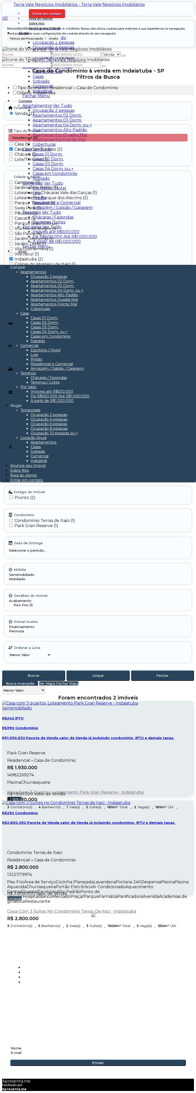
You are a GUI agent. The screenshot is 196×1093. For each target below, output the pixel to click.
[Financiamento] (24, 627)
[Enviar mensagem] (123, 55)
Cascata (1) (25, 218)
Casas (38, 76)
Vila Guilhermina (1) (34, 248)
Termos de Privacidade (26, 38)
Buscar (34, 675)
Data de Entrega (28, 543)
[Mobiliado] (21, 579)
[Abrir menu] (1, 260)
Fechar (162, 675)
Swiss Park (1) (28, 208)
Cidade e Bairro (27, 177)
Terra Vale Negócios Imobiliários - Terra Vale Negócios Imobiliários (79, 4)
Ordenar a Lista (27, 648)
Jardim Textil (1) (30, 243)
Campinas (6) (27, 182)
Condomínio (24, 515)
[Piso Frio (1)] (33, 605)
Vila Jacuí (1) (27, 254)
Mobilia (20, 569)
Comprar (14, 898)
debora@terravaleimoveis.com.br (51, 1016)
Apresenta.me (16, 1081)
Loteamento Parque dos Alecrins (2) (51, 197)
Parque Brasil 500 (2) (36, 223)
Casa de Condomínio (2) (39, 149)
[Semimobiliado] (21, 575)
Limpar (98, 675)
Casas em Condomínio (55, 173)
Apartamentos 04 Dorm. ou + (62, 125)
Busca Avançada (20, 683)
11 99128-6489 (25, 1007)
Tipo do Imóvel (27, 131)
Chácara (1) (25, 154)
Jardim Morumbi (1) (34, 238)
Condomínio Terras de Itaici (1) (45, 520)
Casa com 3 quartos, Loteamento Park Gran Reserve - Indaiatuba (75, 792)
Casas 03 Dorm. (48, 163)
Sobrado (41, 81)
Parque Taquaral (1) (35, 202)
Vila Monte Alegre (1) (35, 228)
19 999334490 (26, 1001)
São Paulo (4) (28, 233)
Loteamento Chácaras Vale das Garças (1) (56, 192)
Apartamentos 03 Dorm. (57, 120)
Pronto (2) (25, 497)
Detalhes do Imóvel (30, 595)
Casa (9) (22, 144)
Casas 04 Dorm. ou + (53, 168)
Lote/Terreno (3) (31, 159)
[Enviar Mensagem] (104, 66)
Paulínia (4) (26, 213)
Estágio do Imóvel (29, 492)
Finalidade (22, 108)
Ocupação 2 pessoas (53, 42)
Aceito (53, 38)
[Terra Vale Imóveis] (98, 937)
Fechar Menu (36, 95)
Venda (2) (24, 113)
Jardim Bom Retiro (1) (36, 187)
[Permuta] (24, 631)
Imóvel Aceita (26, 622)
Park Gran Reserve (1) (36, 525)
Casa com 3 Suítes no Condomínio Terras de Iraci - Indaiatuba (71, 911)
